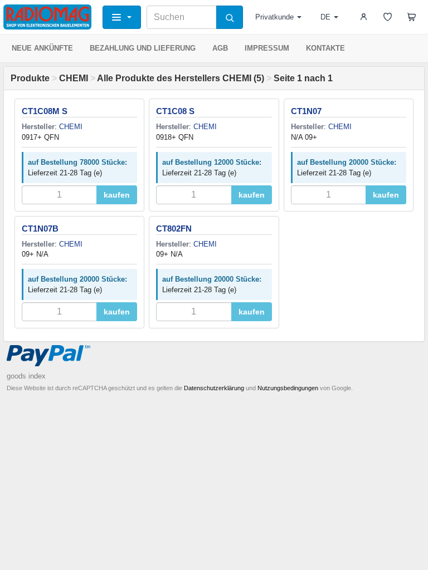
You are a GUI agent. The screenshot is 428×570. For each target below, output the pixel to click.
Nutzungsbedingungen (287, 388)
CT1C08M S (44, 111)
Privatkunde (274, 17)
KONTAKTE (325, 48)
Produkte (30, 78)
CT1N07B (40, 228)
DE (325, 17)
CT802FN (174, 228)
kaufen (117, 194)
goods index (26, 376)
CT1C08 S (175, 111)
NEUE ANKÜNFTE (42, 48)
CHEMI (73, 78)
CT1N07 (306, 111)
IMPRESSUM (267, 48)
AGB (220, 48)
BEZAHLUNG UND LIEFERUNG (143, 48)
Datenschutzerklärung (214, 388)
